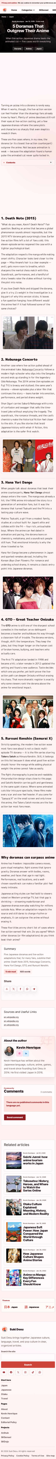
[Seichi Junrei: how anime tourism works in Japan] (13, 1160)
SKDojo (5, 1441)
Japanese (6, 1389)
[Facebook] (11, 1372)
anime (16, 105)
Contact (5, 1417)
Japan (11, 17)
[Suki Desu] (4, 10)
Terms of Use (37, 1456)
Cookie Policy (22, 1456)
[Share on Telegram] (34, 989)
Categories (27, 10)
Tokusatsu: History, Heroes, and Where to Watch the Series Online (36, 1185)
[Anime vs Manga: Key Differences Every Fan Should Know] (13, 1278)
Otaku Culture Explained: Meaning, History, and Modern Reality (36, 1208)
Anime (29, 49)
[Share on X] (13, 989)
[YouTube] (4, 1372)
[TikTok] (32, 1372)
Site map (50, 1456)
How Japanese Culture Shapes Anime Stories (33, 1257)
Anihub (5, 1432)
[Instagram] (25, 1372)
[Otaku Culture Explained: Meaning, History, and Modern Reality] (13, 1207)
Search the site (8, 1351)
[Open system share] (7, 989)
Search (28, 1364)
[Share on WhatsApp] (27, 989)
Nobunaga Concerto (33, 369)
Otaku (4, 1394)
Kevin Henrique (18, 21)
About (4, 1409)
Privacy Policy (7, 1456)
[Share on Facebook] (20, 989)
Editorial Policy (9, 1422)
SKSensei (43, 10)
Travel (4, 1398)
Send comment (15, 1117)
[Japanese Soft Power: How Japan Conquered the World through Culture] (13, 1232)
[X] (18, 1372)
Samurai (6, 798)
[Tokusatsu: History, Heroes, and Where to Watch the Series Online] (13, 1184)
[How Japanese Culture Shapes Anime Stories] (13, 1256)
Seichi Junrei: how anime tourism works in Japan (35, 1160)
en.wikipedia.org (11, 1017)
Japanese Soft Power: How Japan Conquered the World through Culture (35, 1234)
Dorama (17, 49)
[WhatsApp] (40, 1372)
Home (14, 10)
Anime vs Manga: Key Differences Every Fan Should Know (34, 1279)
